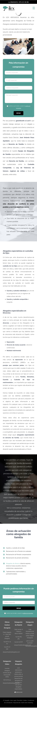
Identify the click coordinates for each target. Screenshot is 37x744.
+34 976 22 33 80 (7, 642)
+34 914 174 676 (18, 642)
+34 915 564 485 (18, 637)
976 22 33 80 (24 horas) (29, 642)
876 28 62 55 (7, 680)
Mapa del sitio (16, 702)
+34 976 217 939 (7, 648)
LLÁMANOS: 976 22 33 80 (18, 2)
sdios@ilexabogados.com (30, 646)
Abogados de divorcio (13, 563)
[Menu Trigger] (33, 8)
